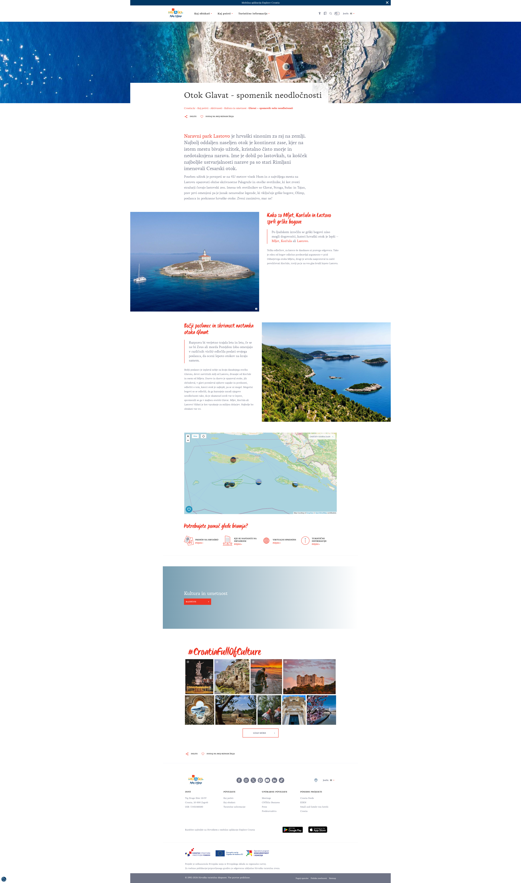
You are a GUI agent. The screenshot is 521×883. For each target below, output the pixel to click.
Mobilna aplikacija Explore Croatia (260, 2)
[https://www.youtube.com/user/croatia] (267, 780)
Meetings (266, 798)
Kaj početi (228, 798)
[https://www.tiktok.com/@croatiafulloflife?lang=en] (281, 780)
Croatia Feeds (307, 798)
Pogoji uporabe (302, 878)
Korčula (286, 241)
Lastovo (302, 241)
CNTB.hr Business (271, 802)
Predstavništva (269, 811)
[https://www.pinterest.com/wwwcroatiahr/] (260, 780)
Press (264, 806)
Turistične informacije (234, 806)
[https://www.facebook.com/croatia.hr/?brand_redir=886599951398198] (239, 780)
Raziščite (191, 602)
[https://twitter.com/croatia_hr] (253, 780)
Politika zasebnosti (319, 878)
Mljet (275, 241)
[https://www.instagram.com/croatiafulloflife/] (246, 780)
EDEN (303, 802)
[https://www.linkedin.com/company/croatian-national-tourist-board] (274, 780)
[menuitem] (292, 830)
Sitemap (332, 878)
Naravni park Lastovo (207, 136)
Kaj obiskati (229, 802)
